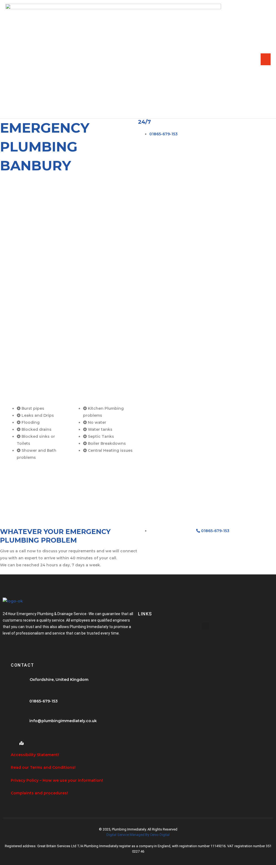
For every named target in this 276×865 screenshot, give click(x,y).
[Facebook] (12, 741)
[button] (205, 626)
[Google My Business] (21, 741)
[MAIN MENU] (266, 59)
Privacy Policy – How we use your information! (57, 780)
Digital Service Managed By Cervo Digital (138, 835)
